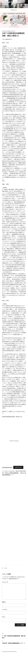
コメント (5, 582)
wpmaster (13, 31)
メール (4, 609)
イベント (5, 568)
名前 (4, 602)
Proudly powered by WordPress (9, 651)
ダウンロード (18, 467)
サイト (3, 616)
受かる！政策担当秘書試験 (11, 472)
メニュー (15, 10)
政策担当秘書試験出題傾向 (7, 467)
